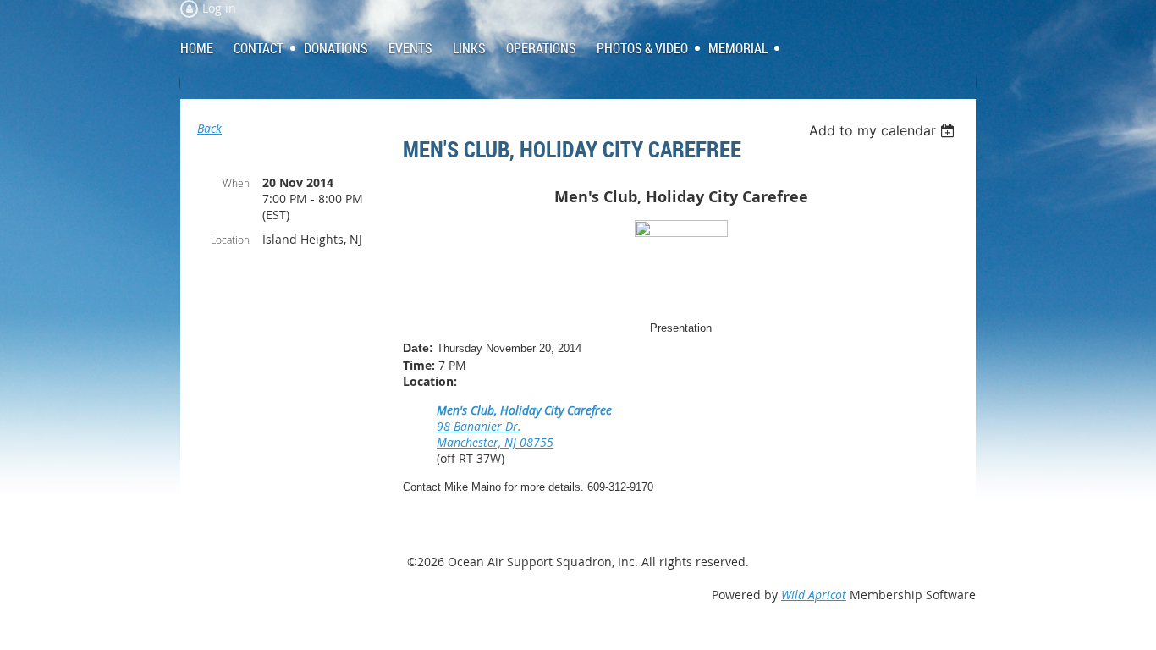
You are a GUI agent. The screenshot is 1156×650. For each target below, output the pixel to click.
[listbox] (884, 130)
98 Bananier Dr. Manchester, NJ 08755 (495, 434)
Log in (219, 8)
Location (230, 239)
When (236, 183)
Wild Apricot (813, 595)
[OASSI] (681, 233)
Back (209, 128)
